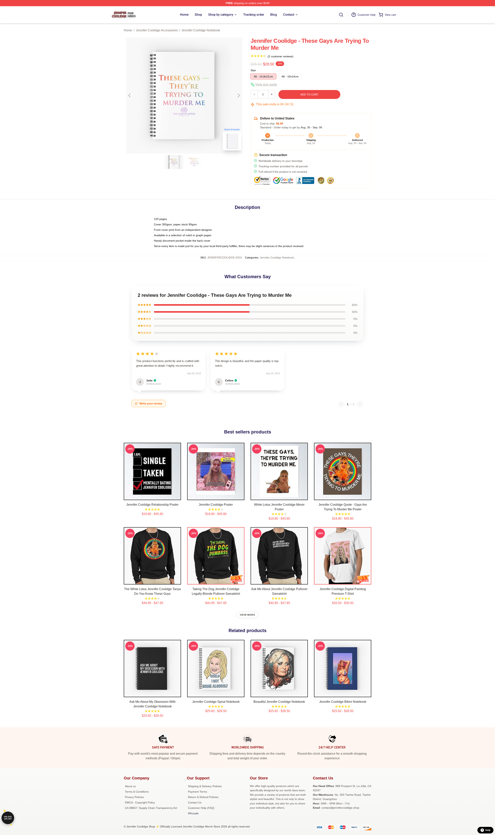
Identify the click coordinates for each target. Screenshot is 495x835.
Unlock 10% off (8, 818)
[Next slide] (238, 95)
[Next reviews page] (360, 404)
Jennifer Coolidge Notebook (201, 30)
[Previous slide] (130, 95)
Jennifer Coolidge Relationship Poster (152, 504)
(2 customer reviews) (280, 56)
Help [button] (487, 830)
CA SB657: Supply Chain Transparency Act (151, 807)
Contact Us (194, 802)
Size (253, 70)
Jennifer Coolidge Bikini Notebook (342, 701)
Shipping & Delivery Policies (205, 786)
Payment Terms (197, 791)
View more (247, 615)
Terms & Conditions (137, 791)
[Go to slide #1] (174, 162)
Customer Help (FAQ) (201, 807)
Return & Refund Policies (203, 797)
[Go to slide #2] (194, 162)
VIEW (152, 496)
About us (130, 786)
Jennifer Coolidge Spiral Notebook (216, 701)
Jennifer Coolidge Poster (216, 504)
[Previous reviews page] (341, 404)
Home (128, 30)
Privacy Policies (134, 797)
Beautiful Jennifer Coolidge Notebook (279, 701)
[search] (341, 15)
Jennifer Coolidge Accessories (157, 30)
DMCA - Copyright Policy (140, 802)
